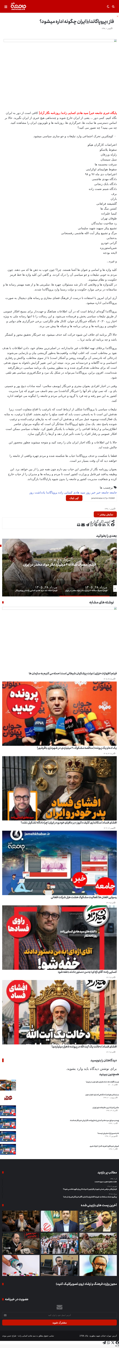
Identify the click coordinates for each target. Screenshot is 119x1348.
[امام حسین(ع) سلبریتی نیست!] (8, 1136)
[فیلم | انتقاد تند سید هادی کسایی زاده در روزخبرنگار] (59, 1265)
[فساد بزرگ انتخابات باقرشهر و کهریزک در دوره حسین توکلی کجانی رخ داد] (59, 1221)
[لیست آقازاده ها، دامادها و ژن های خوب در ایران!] (8, 1085)
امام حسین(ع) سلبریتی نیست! (108, 1133)
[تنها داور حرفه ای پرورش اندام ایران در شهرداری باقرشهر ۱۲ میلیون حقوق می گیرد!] (98, 1221)
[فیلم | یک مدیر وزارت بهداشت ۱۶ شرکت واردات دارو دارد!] (21, 1265)
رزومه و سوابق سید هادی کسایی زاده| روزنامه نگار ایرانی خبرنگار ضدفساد (94, 1120)
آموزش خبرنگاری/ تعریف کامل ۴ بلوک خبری (104, 1146)
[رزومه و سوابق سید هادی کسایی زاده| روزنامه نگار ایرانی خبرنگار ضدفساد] (8, 1123)
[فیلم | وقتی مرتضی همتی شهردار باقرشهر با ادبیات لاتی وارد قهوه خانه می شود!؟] (21, 1221)
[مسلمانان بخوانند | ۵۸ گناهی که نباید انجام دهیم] (8, 1098)
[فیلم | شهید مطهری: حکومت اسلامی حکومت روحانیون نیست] (98, 1265)
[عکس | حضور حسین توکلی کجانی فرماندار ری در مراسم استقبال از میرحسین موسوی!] (59, 1243)
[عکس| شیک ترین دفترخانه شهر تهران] (8, 1110)
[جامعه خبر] (18, 6)
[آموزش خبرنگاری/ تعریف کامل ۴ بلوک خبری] (8, 1149)
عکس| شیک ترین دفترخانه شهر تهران (105, 1107)
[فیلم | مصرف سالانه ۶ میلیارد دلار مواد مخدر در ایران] (98, 1243)
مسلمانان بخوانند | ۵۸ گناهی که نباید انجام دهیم (102, 1094)
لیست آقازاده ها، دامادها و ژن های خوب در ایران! (102, 1082)
